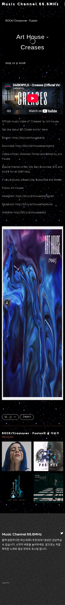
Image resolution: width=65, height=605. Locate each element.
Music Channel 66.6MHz (30, 4)
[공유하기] (10, 417)
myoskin (5, 582)
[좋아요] (6, 417)
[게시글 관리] (15, 417)
